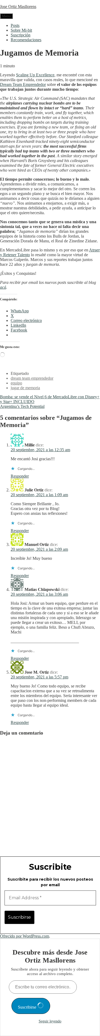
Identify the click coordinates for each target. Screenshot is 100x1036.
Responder (20, 476)
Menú (6, 16)
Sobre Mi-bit (21, 30)
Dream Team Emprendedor (23, 84)
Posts (15, 25)
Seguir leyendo (50, 1021)
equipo (16, 383)
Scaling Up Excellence (35, 75)
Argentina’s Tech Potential (22, 406)
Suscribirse (27, 1007)
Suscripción (20, 35)
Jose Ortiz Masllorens (18, 6)
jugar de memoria (25, 388)
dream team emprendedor (32, 378)
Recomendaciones (26, 40)
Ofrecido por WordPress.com (24, 936)
